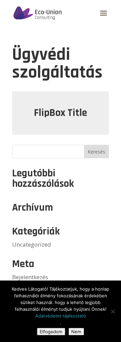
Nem (76, 331)
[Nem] (112, 311)
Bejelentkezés (30, 277)
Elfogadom (51, 331)
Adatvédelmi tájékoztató (60, 315)
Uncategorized (31, 244)
